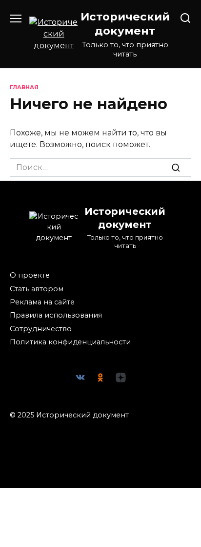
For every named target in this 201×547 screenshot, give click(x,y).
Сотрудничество (41, 328)
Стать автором (36, 288)
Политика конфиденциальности (70, 342)
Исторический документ (125, 24)
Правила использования (56, 315)
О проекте (30, 275)
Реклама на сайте (42, 302)
